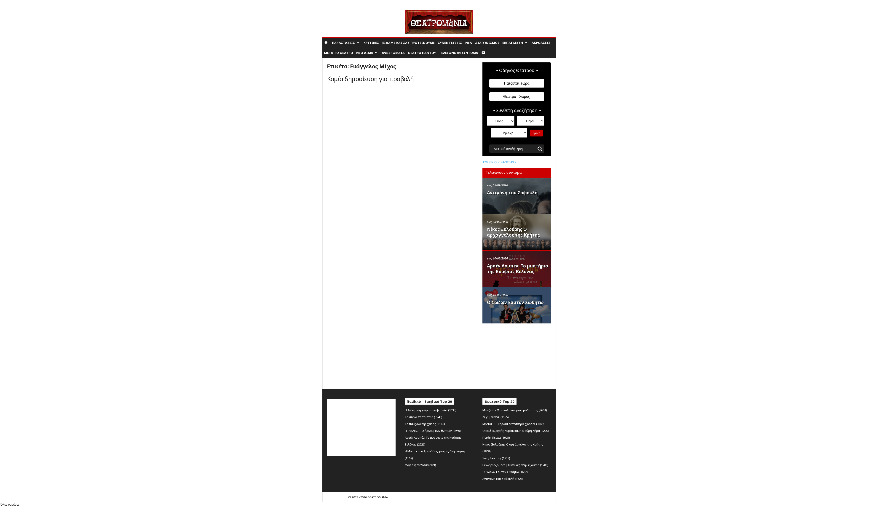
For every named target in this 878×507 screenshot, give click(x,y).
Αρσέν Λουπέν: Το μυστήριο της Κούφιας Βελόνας (517, 269)
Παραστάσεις (343, 42)
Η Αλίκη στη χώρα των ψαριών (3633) (430, 410)
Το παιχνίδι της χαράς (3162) (425, 424)
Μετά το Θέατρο (338, 53)
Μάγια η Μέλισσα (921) (420, 465)
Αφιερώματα (393, 53)
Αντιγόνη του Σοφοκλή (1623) (502, 479)
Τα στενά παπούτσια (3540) (423, 417)
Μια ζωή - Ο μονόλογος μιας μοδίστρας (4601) (514, 410)
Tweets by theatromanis (499, 162)
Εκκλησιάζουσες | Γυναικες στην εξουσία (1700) (515, 465)
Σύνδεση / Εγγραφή (336, 3)
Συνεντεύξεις (450, 42)
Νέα (468, 42)
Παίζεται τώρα (517, 83)
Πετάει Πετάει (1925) (496, 437)
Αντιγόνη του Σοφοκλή (512, 193)
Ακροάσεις (541, 42)
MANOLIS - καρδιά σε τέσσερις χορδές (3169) (513, 424)
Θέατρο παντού (422, 53)
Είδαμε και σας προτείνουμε (408, 42)
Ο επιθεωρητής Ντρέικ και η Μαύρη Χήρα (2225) (515, 431)
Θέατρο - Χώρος (516, 96)
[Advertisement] (516, 355)
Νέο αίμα (364, 53)
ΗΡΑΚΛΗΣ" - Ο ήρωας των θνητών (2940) (433, 431)
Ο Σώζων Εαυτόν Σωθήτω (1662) (505, 472)
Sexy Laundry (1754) (496, 458)
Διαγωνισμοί (487, 42)
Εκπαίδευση (512, 42)
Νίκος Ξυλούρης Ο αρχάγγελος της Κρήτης (513, 232)
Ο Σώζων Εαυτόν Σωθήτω (515, 302)
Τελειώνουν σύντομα (458, 53)
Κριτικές (371, 42)
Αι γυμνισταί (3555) (495, 417)
